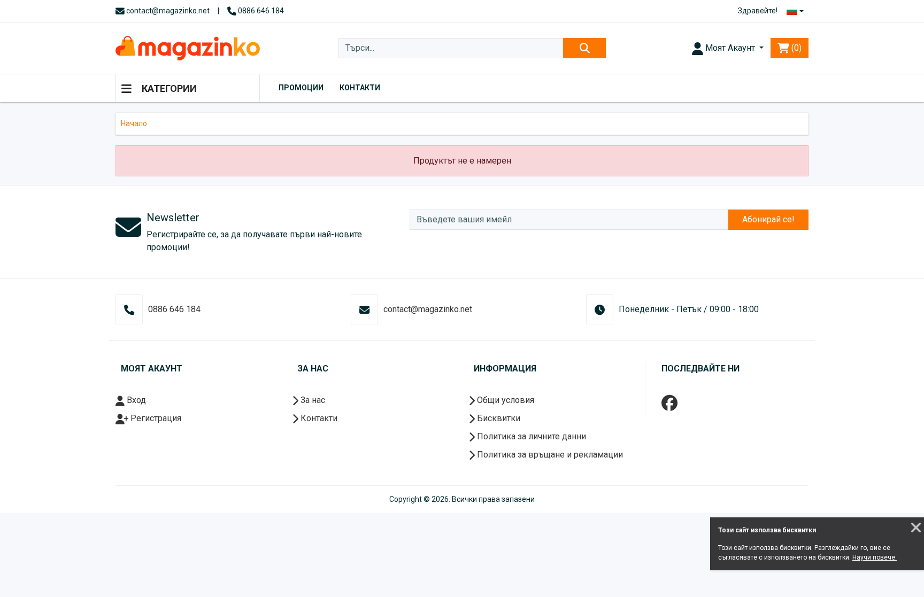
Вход (135, 400)
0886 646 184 (260, 10)
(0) (795, 48)
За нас (311, 400)
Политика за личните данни (530, 436)
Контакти (360, 87)
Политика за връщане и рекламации (549, 454)
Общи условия (504, 400)
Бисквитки (497, 418)
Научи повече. (874, 557)
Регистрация (154, 418)
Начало (134, 123)
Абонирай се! (768, 219)
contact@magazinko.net (167, 10)
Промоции (301, 87)
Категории (168, 88)
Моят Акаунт (730, 48)
